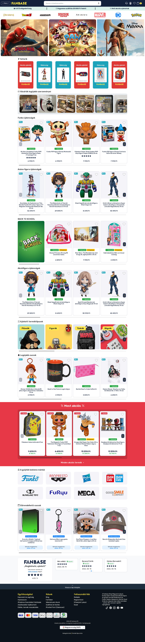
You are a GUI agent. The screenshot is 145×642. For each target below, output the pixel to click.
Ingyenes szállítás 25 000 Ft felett (71, 8)
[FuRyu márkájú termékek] (58, 493)
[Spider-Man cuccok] (24, 37)
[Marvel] (81, 15)
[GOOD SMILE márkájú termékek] (115, 493)
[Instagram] (114, 608)
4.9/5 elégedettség (23, 8)
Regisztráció (78, 600)
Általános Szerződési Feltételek (29, 602)
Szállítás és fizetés (53, 605)
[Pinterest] (110, 608)
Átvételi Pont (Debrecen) (55, 607)
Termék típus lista (77, 633)
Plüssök (25, 328)
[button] (124, 144)
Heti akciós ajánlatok (120, 8)
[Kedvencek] (134, 3)
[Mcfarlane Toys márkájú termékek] (30, 493)
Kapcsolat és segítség (26, 597)
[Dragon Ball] (8, 15)
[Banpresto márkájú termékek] (58, 478)
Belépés (77, 597)
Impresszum (22, 600)
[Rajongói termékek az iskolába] (31, 241)
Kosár (76, 605)
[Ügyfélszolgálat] (127, 3)
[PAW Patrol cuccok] (72, 37)
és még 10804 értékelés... (112, 562)
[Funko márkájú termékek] (30, 478)
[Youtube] (122, 608)
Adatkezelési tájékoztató (27, 605)
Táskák (80, 328)
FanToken (49, 600)
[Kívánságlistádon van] (41, 123)
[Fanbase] (19, 3)
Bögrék (108, 328)
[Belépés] (130, 3)
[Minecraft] (27, 15)
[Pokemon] (118, 15)
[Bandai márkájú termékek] (115, 478)
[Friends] (63, 15)
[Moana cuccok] (120, 37)
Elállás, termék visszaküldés (28, 607)
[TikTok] (107, 608)
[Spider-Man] (136, 15)
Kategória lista (67, 633)
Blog (47, 597)
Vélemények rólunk (53, 602)
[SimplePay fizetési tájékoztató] (56, 615)
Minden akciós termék (71, 462)
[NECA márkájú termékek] (86, 493)
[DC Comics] (99, 15)
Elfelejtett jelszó (80, 602)
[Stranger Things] (45, 15)
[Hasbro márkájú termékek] (86, 478)
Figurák (53, 328)
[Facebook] (118, 608)
